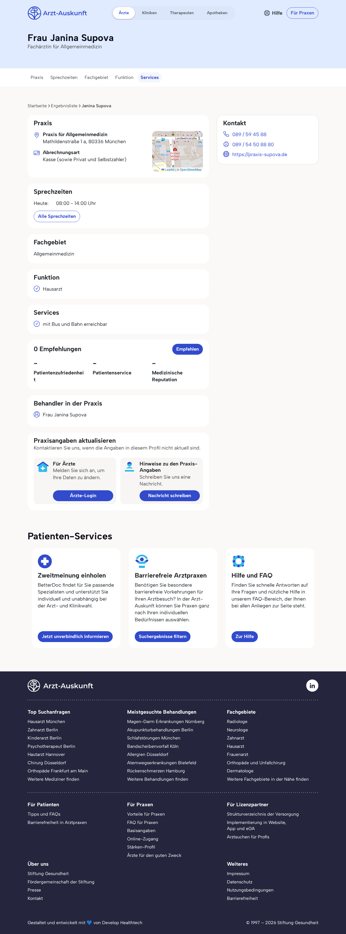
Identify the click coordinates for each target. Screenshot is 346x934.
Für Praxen (302, 13)
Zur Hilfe (245, 636)
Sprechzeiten (64, 77)
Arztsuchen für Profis (248, 836)
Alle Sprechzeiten (57, 216)
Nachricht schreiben (169, 495)
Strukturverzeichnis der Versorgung (263, 814)
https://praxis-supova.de (259, 154)
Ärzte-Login (83, 495)
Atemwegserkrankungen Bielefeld (161, 762)
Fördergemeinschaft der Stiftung (61, 881)
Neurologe (237, 729)
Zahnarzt (235, 737)
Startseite (37, 105)
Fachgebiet (96, 77)
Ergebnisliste (64, 105)
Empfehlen (187, 349)
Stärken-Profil (141, 847)
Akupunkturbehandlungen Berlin (160, 729)
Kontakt (35, 898)
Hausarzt (235, 746)
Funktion (124, 77)
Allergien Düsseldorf (147, 754)
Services (150, 77)
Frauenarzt (237, 754)
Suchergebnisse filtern (162, 636)
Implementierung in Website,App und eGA (256, 825)
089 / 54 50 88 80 (253, 144)
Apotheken (217, 12)
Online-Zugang (142, 838)
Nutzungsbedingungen (250, 890)
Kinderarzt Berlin (45, 737)
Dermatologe (240, 770)
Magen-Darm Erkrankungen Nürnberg (165, 721)
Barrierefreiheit (242, 898)
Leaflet (169, 169)
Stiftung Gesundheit (48, 873)
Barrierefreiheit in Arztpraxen (57, 822)
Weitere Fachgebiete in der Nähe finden (268, 779)
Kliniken (149, 12)
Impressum (238, 873)
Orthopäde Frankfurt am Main (58, 770)
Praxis (37, 77)
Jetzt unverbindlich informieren (75, 636)
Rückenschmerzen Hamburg (156, 770)
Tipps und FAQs (44, 814)
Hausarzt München (46, 721)
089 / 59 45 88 (249, 134)
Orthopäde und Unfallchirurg (256, 762)
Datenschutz (239, 881)
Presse (34, 890)
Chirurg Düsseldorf (47, 762)
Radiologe (237, 721)
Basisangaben (141, 830)
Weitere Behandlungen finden (157, 779)
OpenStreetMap (191, 169)
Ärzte (124, 12)
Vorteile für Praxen (146, 814)
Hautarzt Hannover (46, 754)
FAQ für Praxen (142, 822)
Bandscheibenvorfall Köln (153, 746)
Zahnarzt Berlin (43, 729)
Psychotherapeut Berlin (51, 746)
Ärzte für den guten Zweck (154, 855)
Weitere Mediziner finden (53, 779)
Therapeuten (182, 12)
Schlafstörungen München (153, 737)
